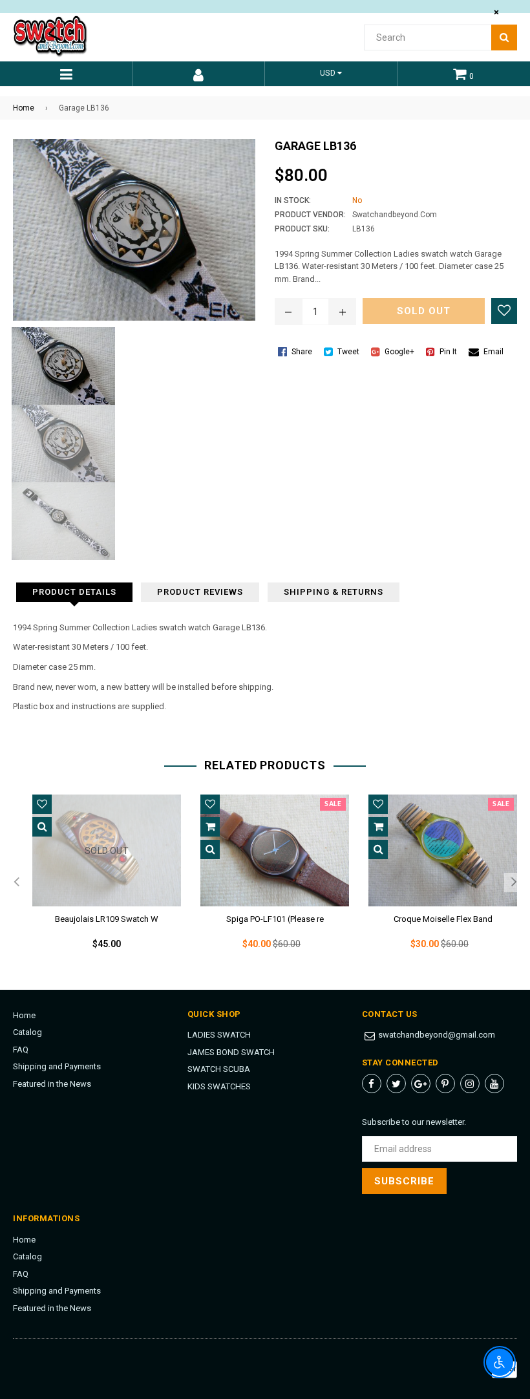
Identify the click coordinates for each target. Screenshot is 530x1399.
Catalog (27, 1032)
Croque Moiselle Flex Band (443, 919)
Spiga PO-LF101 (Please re (275, 919)
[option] (97, 882)
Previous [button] (16, 882)
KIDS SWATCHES (219, 1086)
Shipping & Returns (333, 592)
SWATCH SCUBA (218, 1069)
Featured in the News (52, 1084)
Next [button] (514, 882)
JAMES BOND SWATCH (231, 1052)
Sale (332, 804)
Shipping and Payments (57, 1066)
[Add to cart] (210, 827)
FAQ (20, 1049)
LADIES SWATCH (219, 1035)
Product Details (74, 592)
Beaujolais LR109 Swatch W (106, 919)
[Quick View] (42, 827)
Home (23, 107)
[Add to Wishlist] (504, 311)
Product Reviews (200, 592)
